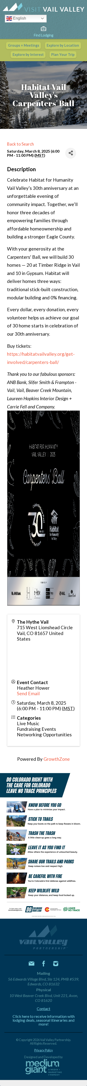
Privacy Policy (43, 1050)
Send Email (28, 693)
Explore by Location (63, 45)
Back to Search (20, 144)
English (19, 18)
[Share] (70, 153)
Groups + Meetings (23, 45)
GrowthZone (57, 759)
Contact (43, 1009)
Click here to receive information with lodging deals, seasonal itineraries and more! (44, 1020)
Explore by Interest (28, 54)
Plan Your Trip (62, 54)
